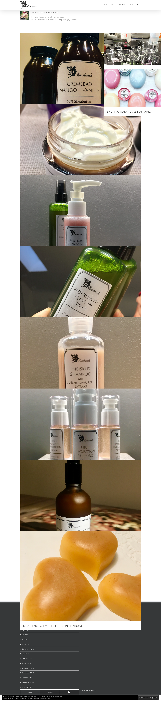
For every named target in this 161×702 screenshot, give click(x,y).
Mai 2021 (25, 639)
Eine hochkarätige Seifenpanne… (128, 111)
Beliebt (30, 692)
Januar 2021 (26, 644)
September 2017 (28, 682)
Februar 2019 (27, 658)
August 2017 (26, 687)
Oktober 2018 (27, 678)
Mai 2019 (25, 654)
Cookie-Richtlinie (45, 698)
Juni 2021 (25, 635)
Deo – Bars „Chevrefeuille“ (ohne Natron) (52, 625)
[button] (137, 4)
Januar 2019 (26, 663)
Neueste (49, 692)
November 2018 (28, 673)
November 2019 (28, 649)
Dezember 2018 (28, 668)
